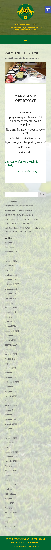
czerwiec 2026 (11, 251)
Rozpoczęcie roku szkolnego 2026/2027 (21, 205)
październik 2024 (12, 331)
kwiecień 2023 (11, 405)
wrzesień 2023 (11, 386)
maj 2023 (9, 400)
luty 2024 (9, 363)
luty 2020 (9, 521)
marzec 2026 (10, 265)
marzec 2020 (10, 517)
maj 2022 (9, 433)
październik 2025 (12, 284)
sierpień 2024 (10, 340)
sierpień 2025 (10, 293)
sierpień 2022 (10, 428)
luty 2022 (9, 447)
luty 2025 (9, 317)
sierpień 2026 (10, 242)
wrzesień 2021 (11, 456)
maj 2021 (9, 466)
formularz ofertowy (25, 171)
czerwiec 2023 (11, 396)
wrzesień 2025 (11, 289)
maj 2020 (9, 508)
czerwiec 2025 (11, 298)
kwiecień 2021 (11, 470)
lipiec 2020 (9, 503)
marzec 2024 (10, 359)
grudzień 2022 (11, 414)
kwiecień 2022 (11, 438)
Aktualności (18, 58)
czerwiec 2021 (11, 461)
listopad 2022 (10, 419)
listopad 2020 (10, 494)
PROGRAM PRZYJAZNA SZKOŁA (18, 210)
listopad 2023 (10, 377)
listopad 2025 (10, 279)
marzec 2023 (10, 410)
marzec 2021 (10, 475)
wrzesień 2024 (11, 335)
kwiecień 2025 (11, 307)
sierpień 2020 (10, 498)
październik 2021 (12, 452)
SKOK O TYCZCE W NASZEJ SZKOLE (20, 215)
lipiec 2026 (9, 247)
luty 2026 (9, 270)
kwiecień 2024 (11, 354)
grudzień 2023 (11, 372)
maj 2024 (9, 349)
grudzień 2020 (11, 489)
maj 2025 (9, 303)
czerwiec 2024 (11, 345)
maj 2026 (9, 256)
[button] (48, 9)
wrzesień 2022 (11, 424)
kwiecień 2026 (11, 261)
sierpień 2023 (10, 391)
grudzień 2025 (11, 275)
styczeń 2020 (10, 526)
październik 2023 (12, 382)
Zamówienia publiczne (31, 58)
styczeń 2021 (10, 484)
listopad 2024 (10, 326)
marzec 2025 (10, 312)
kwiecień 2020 (11, 512)
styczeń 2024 (10, 368)
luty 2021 (9, 480)
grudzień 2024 (11, 321)
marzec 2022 (10, 442)
